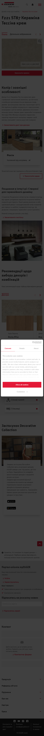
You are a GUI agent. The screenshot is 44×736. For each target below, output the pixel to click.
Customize (21, 392)
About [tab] (36, 348)
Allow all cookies (22, 385)
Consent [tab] (8, 348)
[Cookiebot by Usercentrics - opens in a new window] (32, 342)
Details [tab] (22, 348)
